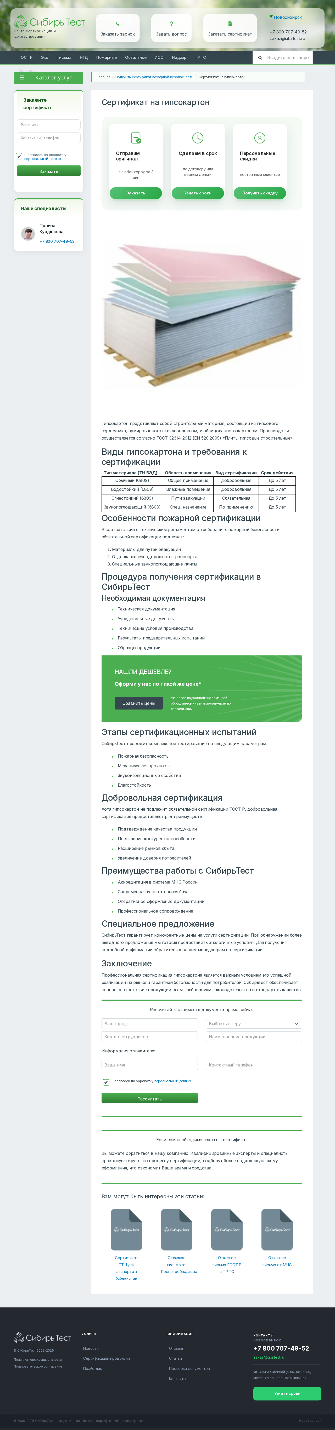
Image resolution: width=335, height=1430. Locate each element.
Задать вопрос (171, 34)
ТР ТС (200, 57)
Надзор (179, 57)
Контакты (28, 70)
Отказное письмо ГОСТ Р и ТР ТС (227, 1264)
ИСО (159, 57)
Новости (91, 1348)
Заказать (136, 193)
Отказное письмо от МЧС (277, 1261)
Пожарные (106, 57)
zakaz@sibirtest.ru (287, 38)
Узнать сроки (197, 193)
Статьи (175, 1358)
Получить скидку (260, 193)
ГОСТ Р (25, 57)
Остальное (136, 57)
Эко (44, 57)
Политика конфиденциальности (38, 1360)
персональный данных (42, 159)
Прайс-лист (93, 1368)
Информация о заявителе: (128, 1050)
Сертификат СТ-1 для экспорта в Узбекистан (126, 1268)
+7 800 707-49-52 (288, 31)
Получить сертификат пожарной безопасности (154, 77)
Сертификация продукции (106, 1358)
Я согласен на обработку (45, 157)
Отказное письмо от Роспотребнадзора (176, 1264)
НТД (84, 57)
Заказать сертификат (230, 34)
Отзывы (176, 1348)
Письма (64, 57)
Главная (103, 77)
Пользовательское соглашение (38, 1366)
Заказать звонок (118, 34)
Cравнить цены (138, 703)
